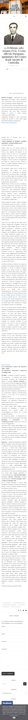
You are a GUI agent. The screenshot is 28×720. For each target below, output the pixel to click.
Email (3, 634)
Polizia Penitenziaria (15, 606)
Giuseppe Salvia (6, 299)
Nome (4, 626)
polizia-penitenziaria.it (18, 93)
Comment (4, 649)
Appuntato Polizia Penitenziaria (9, 604)
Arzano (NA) (21, 604)
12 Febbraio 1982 (6, 602)
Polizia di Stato (6, 606)
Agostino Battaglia (16, 295)
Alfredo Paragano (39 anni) (19, 602)
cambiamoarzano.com (7, 139)
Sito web (4, 641)
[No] (26, 712)
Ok (14, 717)
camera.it (7, 364)
